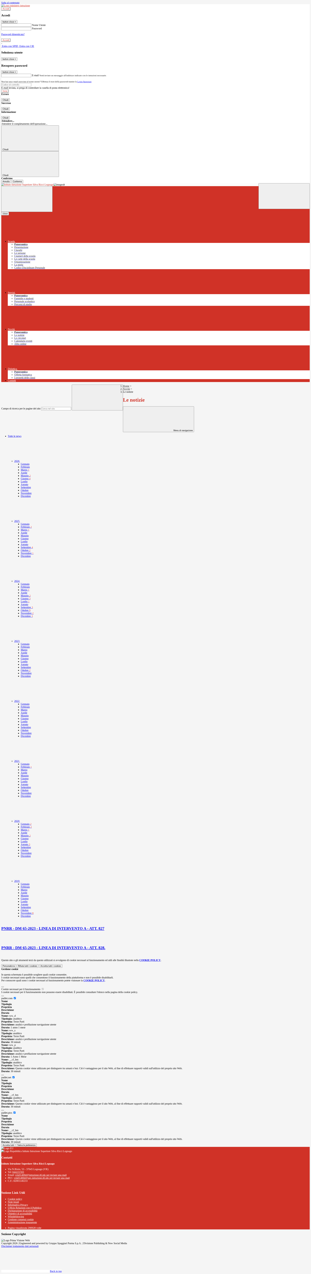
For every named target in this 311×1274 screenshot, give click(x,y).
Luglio (24, 481)
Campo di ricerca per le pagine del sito (20, 408)
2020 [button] (17, 821)
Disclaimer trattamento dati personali (20, 1246)
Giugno (25, 478)
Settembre (26, 487)
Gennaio (25, 464)
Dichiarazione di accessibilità (22, 1210)
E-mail (35, 75)
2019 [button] (17, 881)
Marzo (25, 469)
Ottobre (25, 490)
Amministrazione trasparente (22, 1222)
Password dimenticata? (13, 34)
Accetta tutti (50, 966)
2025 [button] (17, 521)
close (5, 213)
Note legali (13, 1202)
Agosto (24, 484)
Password (37, 28)
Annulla (6, 181)
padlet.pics (7, 1112)
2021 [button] (17, 761)
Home (126, 386)
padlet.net (6, 1077)
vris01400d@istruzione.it (41, 1175)
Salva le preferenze (26, 1145)
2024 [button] (17, 581)
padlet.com (7, 998)
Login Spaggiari (84, 81)
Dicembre (26, 496)
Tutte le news (14, 436)
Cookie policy (15, 1199)
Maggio (26, 475)
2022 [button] (17, 701)
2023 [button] (17, 641)
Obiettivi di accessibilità (20, 1213)
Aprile (24, 472)
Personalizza (9, 966)
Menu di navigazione (183, 430)
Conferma (17, 181)
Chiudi (5, 100)
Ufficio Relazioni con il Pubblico (24, 1207)
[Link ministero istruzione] (15, 5)
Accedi (6, 9)
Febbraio (25, 467)
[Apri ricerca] (284, 196)
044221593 (18, 1172)
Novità (126, 389)
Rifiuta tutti (27, 966)
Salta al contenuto (10, 2)
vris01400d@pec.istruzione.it (42, 1178)
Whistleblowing (16, 1216)
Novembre (26, 493)
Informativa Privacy (18, 1204)
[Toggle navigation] (26, 199)
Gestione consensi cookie (21, 1219)
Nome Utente (39, 25)
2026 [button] (17, 461)
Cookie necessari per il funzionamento (21, 989)
